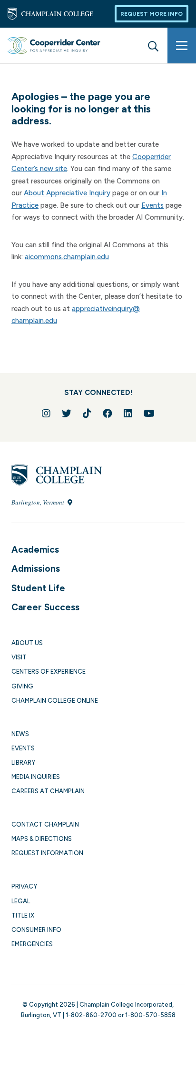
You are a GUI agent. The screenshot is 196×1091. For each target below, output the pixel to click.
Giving (22, 686)
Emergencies (32, 944)
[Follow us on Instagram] (46, 413)
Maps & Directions (41, 838)
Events (152, 205)
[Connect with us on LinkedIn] (128, 413)
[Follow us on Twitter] (66, 413)
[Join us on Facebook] (107, 413)
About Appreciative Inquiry (67, 193)
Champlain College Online (54, 700)
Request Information (47, 853)
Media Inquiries (35, 776)
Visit (19, 657)
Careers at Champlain (48, 791)
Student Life (38, 588)
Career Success (45, 607)
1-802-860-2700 (91, 1015)
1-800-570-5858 (150, 1015)
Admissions (35, 568)
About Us (27, 643)
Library (23, 762)
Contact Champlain (45, 824)
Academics (35, 549)
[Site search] (153, 45)
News (20, 733)
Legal (20, 901)
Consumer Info (36, 929)
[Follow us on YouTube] (149, 413)
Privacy (24, 886)
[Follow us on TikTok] (87, 413)
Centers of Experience (48, 671)
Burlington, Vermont (38, 502)
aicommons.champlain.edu (67, 257)
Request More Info (151, 13)
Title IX (22, 915)
